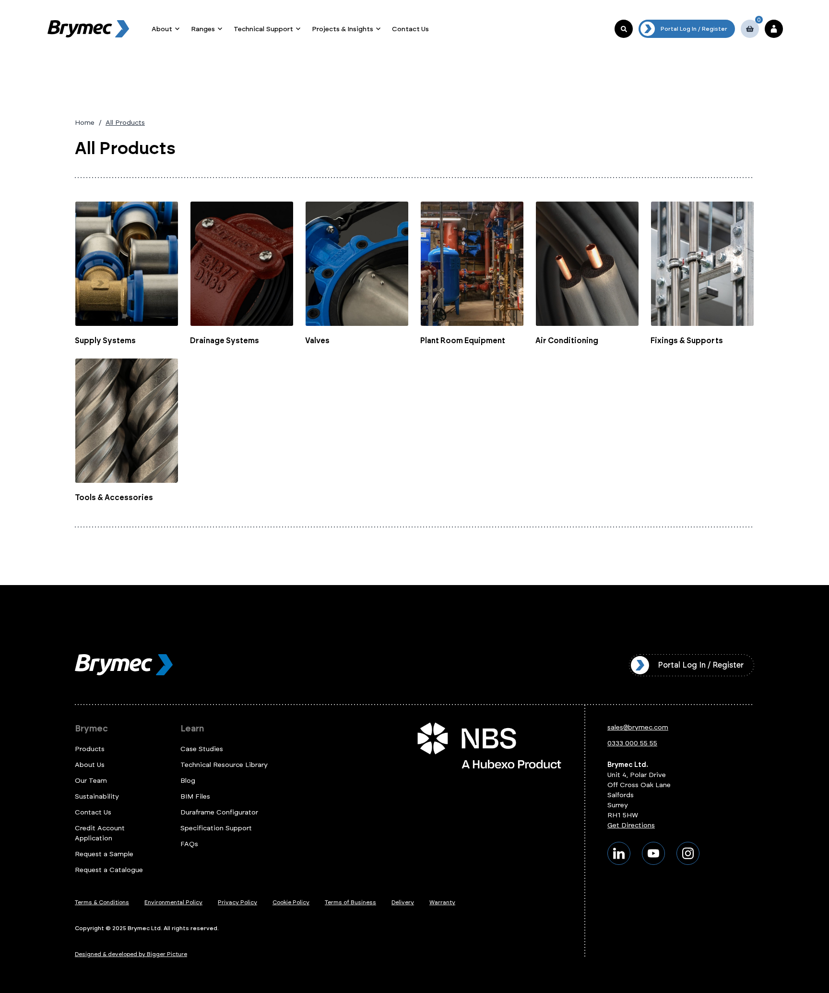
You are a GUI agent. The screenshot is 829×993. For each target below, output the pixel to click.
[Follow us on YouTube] (653, 853)
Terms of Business (350, 902)
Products (90, 749)
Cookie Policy (290, 902)
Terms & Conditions (102, 902)
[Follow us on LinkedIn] (618, 853)
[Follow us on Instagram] (687, 853)
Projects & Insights (342, 29)
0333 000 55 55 (632, 743)
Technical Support (263, 29)
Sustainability (97, 796)
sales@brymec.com (637, 727)
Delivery (402, 902)
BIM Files (195, 796)
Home (85, 123)
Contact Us (410, 29)
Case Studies (201, 749)
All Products (125, 123)
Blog (187, 781)
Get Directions (631, 825)
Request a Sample (104, 854)
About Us (90, 765)
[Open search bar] (624, 29)
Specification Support (216, 828)
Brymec (91, 728)
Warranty (442, 902)
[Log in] (774, 29)
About (162, 29)
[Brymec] (88, 28)
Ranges (203, 29)
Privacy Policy (237, 902)
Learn (192, 728)
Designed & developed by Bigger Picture (131, 954)
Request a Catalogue (109, 870)
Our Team (91, 781)
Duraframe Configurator (219, 812)
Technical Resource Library (224, 765)
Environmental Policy (173, 902)
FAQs (189, 844)
